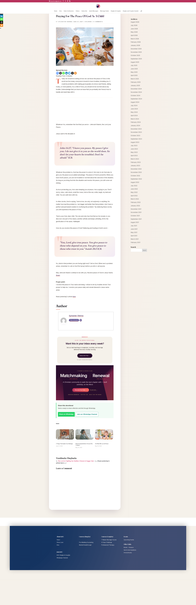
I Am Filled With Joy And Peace (101, 443)
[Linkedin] (66, 73)
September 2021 (136, 219)
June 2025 (134, 69)
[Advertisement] (85, 109)
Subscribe (84, 11)
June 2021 (134, 229)
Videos (77, 11)
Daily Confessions (69, 11)
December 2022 (136, 169)
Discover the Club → (81, 390)
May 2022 (134, 192)
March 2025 (135, 79)
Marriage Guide (104, 11)
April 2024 (134, 115)
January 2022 (135, 206)
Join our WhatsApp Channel (87, 414)
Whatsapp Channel (62, 558)
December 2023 (136, 129)
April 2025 (134, 75)
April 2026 (134, 35)
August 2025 (135, 62)
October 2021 (135, 216)
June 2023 (134, 149)
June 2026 (134, 29)
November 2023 (136, 132)
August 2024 (135, 102)
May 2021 (134, 232)
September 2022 (136, 179)
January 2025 (135, 85)
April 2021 (134, 236)
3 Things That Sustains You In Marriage (64, 443)
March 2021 (135, 239)
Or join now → (93, 389)
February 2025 (136, 82)
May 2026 (134, 32)
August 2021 (135, 222)
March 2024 (135, 119)
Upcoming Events (129, 540)
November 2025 (136, 52)
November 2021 (136, 212)
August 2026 (135, 22)
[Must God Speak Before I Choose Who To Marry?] (84, 434)
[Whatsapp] (63, 73)
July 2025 (134, 65)
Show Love (60, 542)
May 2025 (134, 72)
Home (55, 11)
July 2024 (134, 105)
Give (60, 11)
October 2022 (135, 176)
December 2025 (136, 49)
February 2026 (136, 42)
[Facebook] (57, 73)
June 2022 (134, 189)
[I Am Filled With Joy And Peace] (104, 434)
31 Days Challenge (106, 542)
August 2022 (135, 182)
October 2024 (135, 95)
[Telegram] (69, 73)
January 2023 (135, 165)
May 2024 (134, 112)
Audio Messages (93, 11)
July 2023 (134, 145)
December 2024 (136, 89)
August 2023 (135, 142)
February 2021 (135, 242)
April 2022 (134, 196)
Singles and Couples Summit (130, 11)
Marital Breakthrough (85, 545)
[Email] (81, 320)
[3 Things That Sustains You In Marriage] (65, 434)
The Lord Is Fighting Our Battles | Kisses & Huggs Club (76, 461)
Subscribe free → (85, 355)
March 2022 (135, 199)
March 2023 (135, 159)
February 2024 (136, 122)
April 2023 (134, 155)
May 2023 (134, 152)
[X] (60, 73)
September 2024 (136, 99)
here (74, 296)
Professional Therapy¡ (107, 545)
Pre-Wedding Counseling (86, 542)
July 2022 (134, 186)
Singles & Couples (116, 11)
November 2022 (136, 172)
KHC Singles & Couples (63, 555)
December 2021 (136, 209)
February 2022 (136, 202)
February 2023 (136, 162)
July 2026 (134, 25)
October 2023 (135, 135)
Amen (58, 275)
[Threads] (72, 73)
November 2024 (136, 92)
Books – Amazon (129, 547)
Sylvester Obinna (65, 21)
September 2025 (136, 59)
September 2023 (136, 139)
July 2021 (134, 226)
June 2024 (134, 109)
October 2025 (135, 55)
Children (88, 21)
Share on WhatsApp (66, 414)
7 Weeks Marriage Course (108, 540)
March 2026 (135, 39)
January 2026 (135, 45)
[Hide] (0, 28)
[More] (75, 73)
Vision (58, 540)
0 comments (98, 21)
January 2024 (135, 125)
